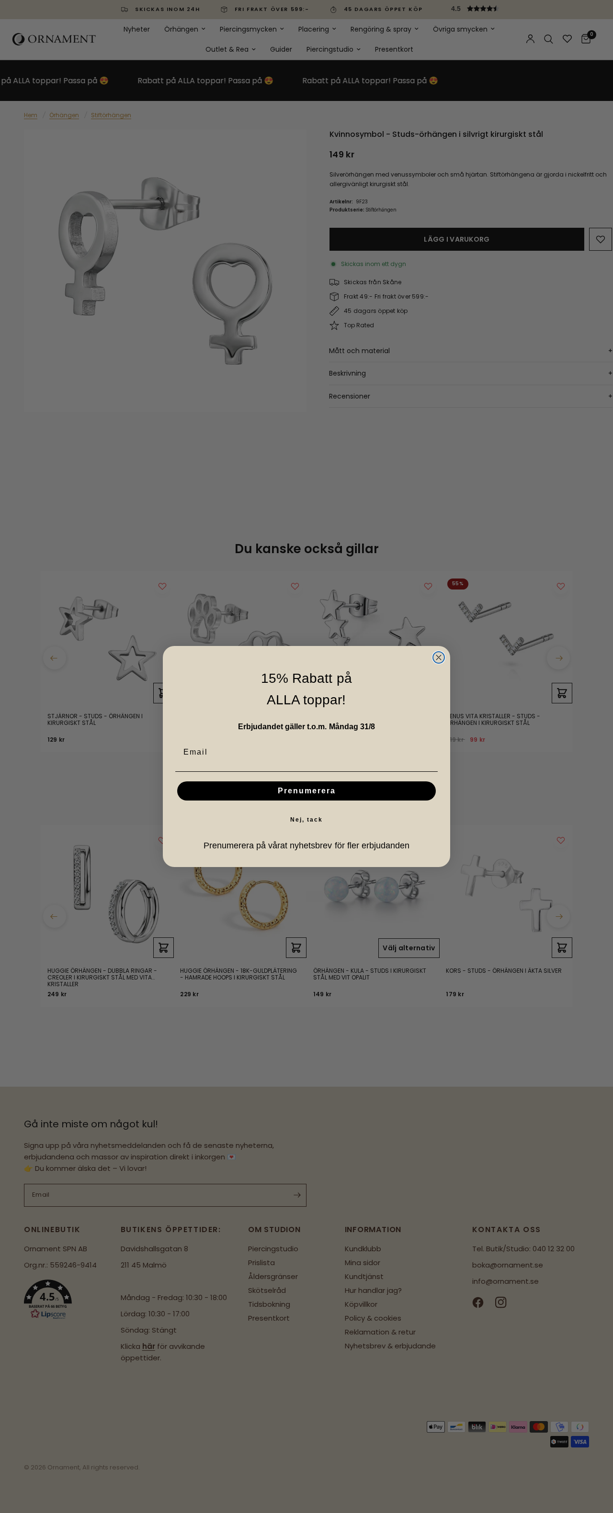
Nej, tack (306, 819)
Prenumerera (307, 791)
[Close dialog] (438, 657)
